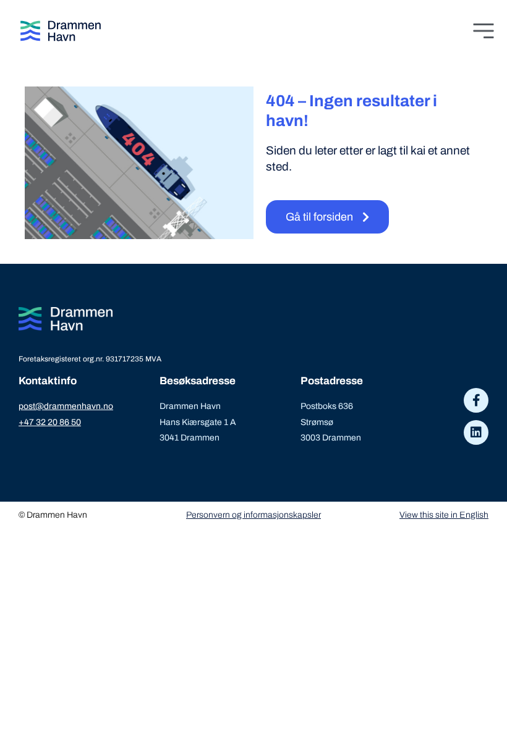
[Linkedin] (476, 432)
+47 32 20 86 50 (50, 422)
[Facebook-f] (476, 400)
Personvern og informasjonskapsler (253, 515)
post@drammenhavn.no (66, 406)
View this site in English (443, 515)
